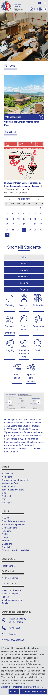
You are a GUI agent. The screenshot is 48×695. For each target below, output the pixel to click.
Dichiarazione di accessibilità (15, 550)
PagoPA (5, 518)
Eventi (10, 131)
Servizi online (17, 376)
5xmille (5, 603)
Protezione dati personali (13, 524)
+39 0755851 (15, 628)
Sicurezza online (9, 527)
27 (24, 229)
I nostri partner (8, 566)
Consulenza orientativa (10, 329)
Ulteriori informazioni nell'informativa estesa (22, 687)
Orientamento (38, 328)
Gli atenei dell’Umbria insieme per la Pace (21, 123)
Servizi (38, 350)
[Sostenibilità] (34, 409)
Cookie (5, 534)
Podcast (5, 597)
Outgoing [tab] (24, 289)
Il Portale (6, 540)
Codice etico (7, 496)
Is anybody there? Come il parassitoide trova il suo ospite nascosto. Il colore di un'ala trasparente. (23, 186)
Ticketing (9, 305)
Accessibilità (7, 473)
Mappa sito (7, 544)
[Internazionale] (20, 409)
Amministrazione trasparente (15, 480)
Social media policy (11, 593)
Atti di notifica (8, 486)
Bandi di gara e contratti (13, 489)
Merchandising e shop (12, 600)
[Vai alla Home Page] (12, 6)
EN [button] (39, 3)
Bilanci (5, 493)
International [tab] (24, 276)
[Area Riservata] (31, 9)
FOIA (4, 499)
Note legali (7, 502)
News (9, 65)
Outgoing (9, 350)
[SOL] (40, 9)
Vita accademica (13, 117)
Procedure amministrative (24, 353)
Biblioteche (38, 305)
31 (7, 235)
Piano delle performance (13, 521)
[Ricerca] (27, 409)
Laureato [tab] (24, 270)
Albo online (7, 477)
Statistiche (7, 547)
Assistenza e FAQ (10, 483)
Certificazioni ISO (10, 578)
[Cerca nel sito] (45, 9)
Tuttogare (6, 531)
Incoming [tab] (24, 283)
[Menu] (45, 3)
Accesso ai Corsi (24, 307)
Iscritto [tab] (24, 263)
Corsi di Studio (24, 328)
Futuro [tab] (24, 257)
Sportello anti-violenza (31, 377)
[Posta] (36, 9)
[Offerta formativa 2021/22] (14, 409)
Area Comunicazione (11, 590)
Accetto (13, 691)
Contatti (13, 634)
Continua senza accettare (33, 691)
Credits (5, 537)
